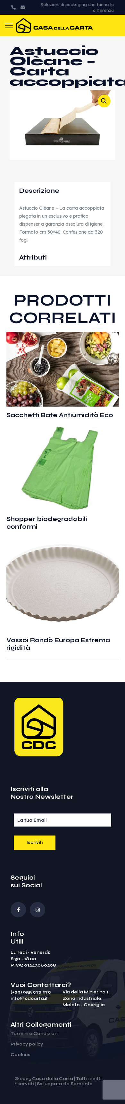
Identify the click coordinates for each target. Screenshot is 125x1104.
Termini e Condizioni (34, 1033)
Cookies (20, 1054)
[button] (104, 101)
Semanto (82, 1083)
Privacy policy (27, 1044)
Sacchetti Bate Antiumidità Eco (59, 415)
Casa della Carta (52, 1078)
